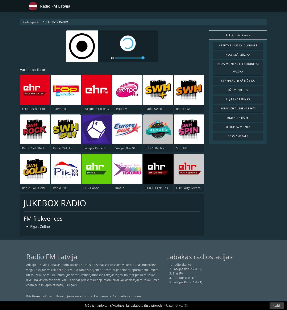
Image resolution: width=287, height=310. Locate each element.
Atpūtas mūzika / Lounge (238, 45)
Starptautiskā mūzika (238, 81)
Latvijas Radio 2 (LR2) (187, 269)
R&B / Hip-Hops (238, 118)
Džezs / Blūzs (238, 90)
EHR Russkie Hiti (33, 109)
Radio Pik (59, 188)
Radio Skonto (182, 265)
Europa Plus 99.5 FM (129, 148)
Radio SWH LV (62, 148)
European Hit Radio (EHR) (101, 109)
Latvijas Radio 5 (94, 148)
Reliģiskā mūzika (238, 127)
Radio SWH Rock (33, 148)
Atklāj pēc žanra (238, 35)
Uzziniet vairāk (177, 305)
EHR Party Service (188, 188)
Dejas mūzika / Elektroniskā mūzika (238, 67)
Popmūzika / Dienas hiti (238, 108)
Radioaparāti (31, 22)
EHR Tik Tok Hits (156, 188)
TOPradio (59, 109)
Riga (33, 226)
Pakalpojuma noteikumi (72, 296)
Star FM (178, 273)
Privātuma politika (39, 296)
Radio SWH (183, 109)
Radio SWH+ (153, 109)
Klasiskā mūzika (238, 54)
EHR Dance (91, 188)
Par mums (101, 296)
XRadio (119, 188)
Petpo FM (121, 109)
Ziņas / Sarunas (238, 99)
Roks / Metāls (238, 136)
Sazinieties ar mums (127, 296)
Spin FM (181, 148)
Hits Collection (155, 148)
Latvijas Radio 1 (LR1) (187, 282)
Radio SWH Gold (33, 188)
